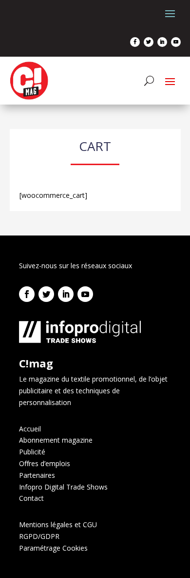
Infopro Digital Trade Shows (63, 487)
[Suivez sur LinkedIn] (162, 42)
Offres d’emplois (44, 463)
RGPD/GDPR (39, 536)
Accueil (30, 428)
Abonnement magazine (56, 440)
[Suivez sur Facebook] (135, 42)
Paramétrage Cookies (53, 548)
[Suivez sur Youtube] (176, 42)
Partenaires (37, 475)
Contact (31, 498)
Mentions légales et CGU (58, 524)
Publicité (32, 451)
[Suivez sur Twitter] (148, 42)
